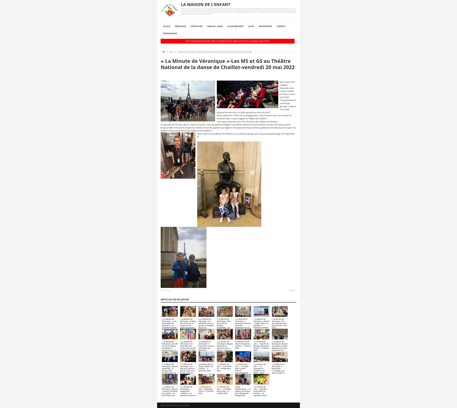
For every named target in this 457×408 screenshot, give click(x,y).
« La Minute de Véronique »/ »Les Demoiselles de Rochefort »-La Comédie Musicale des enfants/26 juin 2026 (169, 325)
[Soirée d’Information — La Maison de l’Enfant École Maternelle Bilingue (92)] (243, 379)
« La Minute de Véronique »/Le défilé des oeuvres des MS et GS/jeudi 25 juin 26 (206, 323)
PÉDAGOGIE (180, 26)
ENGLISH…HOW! (215, 26)
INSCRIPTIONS (265, 26)
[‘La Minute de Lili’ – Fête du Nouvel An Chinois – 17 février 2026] (243, 334)
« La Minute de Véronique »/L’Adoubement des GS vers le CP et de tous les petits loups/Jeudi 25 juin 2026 (191, 324)
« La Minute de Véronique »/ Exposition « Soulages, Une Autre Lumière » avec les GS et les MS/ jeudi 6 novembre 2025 (279, 371)
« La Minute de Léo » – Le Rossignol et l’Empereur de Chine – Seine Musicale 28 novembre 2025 (259, 370)
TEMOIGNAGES (170, 33)
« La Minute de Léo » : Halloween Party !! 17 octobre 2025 (206, 390)
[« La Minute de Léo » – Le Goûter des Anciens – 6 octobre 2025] (225, 379)
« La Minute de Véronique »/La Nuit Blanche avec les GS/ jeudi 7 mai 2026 (279, 323)
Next (292, 290)
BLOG (251, 26)
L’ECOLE (166, 26)
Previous (166, 290)
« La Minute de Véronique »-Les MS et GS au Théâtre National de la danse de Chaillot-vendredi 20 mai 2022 (228, 63)
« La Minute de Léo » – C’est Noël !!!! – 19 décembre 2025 (224, 367)
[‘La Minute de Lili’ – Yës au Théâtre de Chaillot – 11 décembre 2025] (206, 356)
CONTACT (281, 26)
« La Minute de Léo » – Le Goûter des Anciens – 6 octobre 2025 (224, 390)
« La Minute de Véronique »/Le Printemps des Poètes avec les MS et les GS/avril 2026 (188, 346)
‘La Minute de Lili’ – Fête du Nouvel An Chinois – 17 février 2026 (243, 345)
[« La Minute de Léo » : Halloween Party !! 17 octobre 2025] (206, 379)
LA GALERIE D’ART (235, 26)
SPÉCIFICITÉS (197, 26)
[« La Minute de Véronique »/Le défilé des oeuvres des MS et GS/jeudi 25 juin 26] (206, 311)
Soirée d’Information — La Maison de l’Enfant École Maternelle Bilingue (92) (243, 391)
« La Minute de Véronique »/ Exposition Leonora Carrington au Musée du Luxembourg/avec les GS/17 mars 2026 (206, 349)
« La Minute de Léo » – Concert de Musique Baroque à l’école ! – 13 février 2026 (261, 346)
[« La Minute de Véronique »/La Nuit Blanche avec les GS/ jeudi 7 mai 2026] (280, 311)
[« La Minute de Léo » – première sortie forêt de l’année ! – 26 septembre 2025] (261, 379)
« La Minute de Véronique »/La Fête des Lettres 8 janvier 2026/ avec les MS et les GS (187, 368)
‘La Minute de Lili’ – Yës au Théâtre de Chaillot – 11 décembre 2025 (206, 367)
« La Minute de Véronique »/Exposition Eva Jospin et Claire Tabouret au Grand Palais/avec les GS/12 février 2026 (281, 347)
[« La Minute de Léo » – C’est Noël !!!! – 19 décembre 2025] (225, 356)
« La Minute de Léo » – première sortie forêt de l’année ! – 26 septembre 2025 (260, 391)
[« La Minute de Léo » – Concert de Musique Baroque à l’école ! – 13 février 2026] (261, 334)
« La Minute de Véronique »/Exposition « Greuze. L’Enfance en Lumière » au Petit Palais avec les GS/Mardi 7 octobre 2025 (171, 393)
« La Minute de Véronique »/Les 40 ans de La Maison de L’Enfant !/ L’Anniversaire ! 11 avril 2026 (169, 347)
